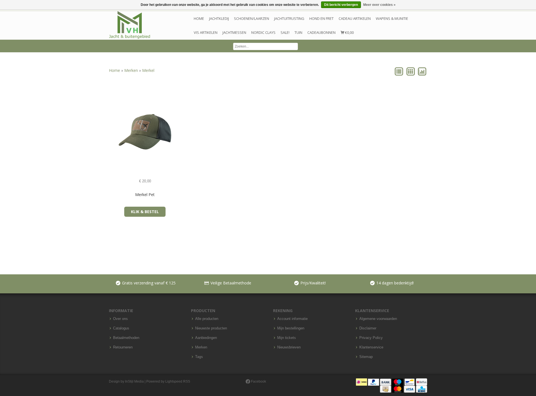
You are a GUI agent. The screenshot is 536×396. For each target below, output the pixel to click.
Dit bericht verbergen (341, 5)
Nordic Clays (263, 32)
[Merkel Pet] (114, 132)
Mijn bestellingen (290, 328)
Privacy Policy (371, 337)
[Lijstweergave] (399, 71)
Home (199, 18)
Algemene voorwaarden (378, 318)
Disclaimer (367, 328)
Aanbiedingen (206, 337)
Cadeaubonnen (321, 32)
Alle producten (206, 318)
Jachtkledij (219, 18)
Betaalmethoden (126, 337)
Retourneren (123, 347)
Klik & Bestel (145, 211)
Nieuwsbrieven (289, 347)
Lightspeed (173, 381)
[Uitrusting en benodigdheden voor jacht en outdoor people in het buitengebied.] (129, 25)
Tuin (298, 32)
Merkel (148, 70)
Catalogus (121, 328)
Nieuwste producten (211, 328)
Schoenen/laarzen (251, 18)
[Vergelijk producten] (422, 71)
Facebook (258, 381)
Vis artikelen (205, 32)
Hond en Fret (321, 18)
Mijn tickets (286, 337)
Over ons (120, 318)
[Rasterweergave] (411, 71)
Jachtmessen (234, 32)
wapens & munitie (392, 18)
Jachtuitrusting (289, 18)
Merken (131, 70)
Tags (199, 356)
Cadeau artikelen (355, 18)
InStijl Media (134, 381)
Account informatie (292, 318)
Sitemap (366, 356)
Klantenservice (371, 347)
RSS (186, 381)
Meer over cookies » (379, 5)
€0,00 (349, 32)
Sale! (285, 32)
